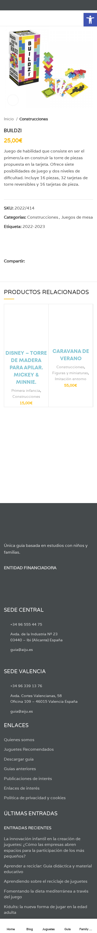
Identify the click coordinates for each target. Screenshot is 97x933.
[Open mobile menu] (6, 18)
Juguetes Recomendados (29, 749)
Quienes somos (19, 739)
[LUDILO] (38, 247)
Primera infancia (25, 390)
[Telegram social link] (59, 261)
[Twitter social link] (13, 5)
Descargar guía (19, 759)
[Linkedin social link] (47, 261)
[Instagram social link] (19, 5)
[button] (90, 19)
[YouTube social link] (25, 5)
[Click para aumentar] (13, 100)
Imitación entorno (70, 378)
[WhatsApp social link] (53, 261)
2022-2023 (34, 226)
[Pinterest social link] (41, 261)
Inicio (9, 118)
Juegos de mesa (77, 217)
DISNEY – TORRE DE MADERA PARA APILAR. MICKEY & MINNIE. (26, 368)
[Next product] (90, 119)
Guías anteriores (20, 768)
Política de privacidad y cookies (35, 797)
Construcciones (33, 118)
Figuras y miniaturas (70, 372)
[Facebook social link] (7, 5)
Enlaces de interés (22, 788)
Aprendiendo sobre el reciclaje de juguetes (45, 881)
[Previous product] (80, 119)
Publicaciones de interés (28, 778)
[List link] (48, 624)
